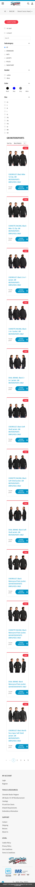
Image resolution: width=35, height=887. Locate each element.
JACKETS (8, 58)
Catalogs (5, 801)
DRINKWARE (10, 51)
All (5, 11)
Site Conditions (7, 849)
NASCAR (11, 11)
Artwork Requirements (9, 808)
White (27, 91)
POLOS (8, 62)
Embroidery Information (10, 811)
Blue (14, 91)
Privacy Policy (6, 846)
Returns (4, 829)
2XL (8, 117)
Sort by (9, 143)
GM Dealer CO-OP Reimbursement (13, 798)
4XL (8, 124)
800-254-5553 (21, 882)
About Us (5, 832)
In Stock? (9, 33)
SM (7, 133)
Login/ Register (21, 188)
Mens (8, 78)
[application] (17, 760)
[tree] (17, 88)
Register (5, 784)
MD (8, 130)
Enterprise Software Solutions (17, 884)
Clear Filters (11, 22)
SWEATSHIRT (10, 65)
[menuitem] (5, 11)
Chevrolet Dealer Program (10, 795)
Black (7, 91)
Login (4, 780)
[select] (24, 143)
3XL (8, 120)
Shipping (5, 825)
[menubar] (17, 11)
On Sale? (9, 28)
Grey (20, 91)
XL (7, 114)
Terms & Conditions (8, 853)
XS (7, 102)
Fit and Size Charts (8, 805)
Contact (4, 822)
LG (7, 127)
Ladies (9, 75)
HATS (7, 54)
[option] (18, 143)
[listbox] (19, 143)
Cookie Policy (6, 843)
